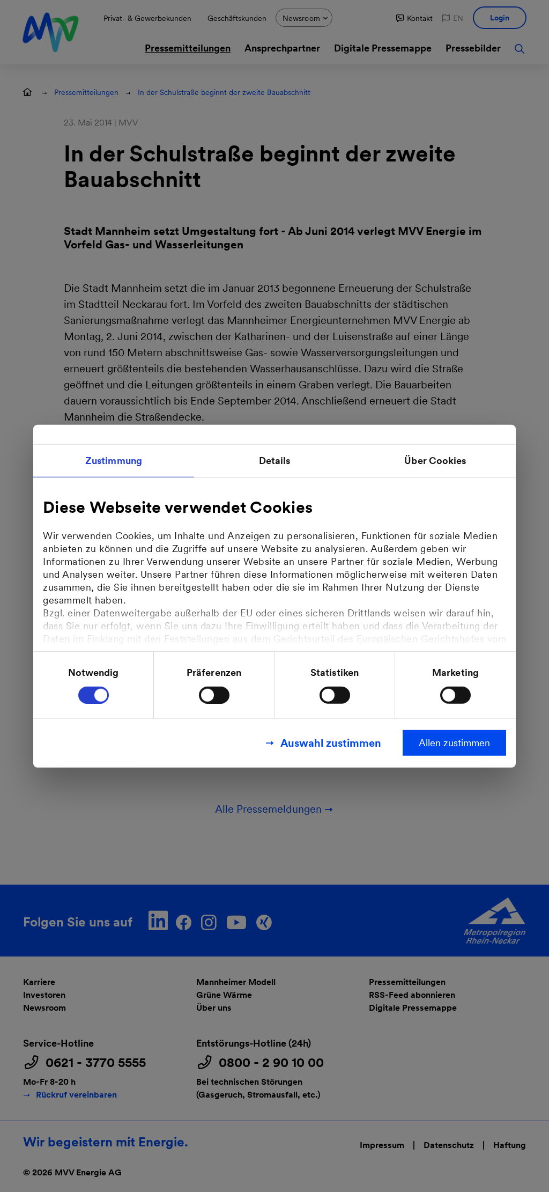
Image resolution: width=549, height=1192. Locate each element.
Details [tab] (275, 460)
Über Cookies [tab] (435, 460)
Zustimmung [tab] (113, 460)
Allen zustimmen (454, 742)
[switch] (214, 694)
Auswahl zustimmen (330, 742)
